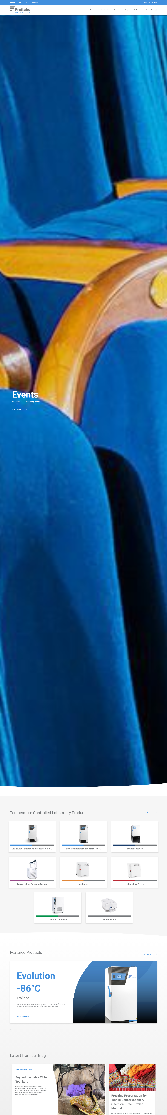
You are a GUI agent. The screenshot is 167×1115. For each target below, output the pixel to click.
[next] (154, 1030)
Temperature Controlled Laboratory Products (49, 813)
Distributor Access (150, 2)
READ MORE (16, 414)
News (20, 2)
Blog (27, 2)
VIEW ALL (148, 813)
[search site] (156, 10)
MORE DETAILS (23, 1016)
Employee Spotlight (24, 1069)
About (12, 2)
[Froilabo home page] (20, 12)
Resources (118, 10)
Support (128, 10)
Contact (149, 10)
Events (35, 2)
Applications (106, 10)
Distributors (138, 10)
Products (93, 10)
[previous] (148, 1030)
